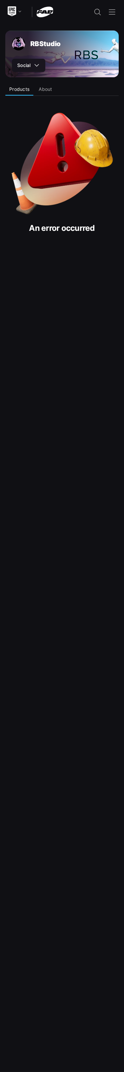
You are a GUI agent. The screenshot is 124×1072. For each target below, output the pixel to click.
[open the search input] (97, 12)
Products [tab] (19, 89)
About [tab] (45, 89)
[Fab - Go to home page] (44, 11)
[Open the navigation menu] (112, 12)
